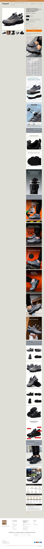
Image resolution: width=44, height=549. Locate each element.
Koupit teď (34, 30)
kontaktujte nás (35, 524)
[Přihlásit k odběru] (29, 535)
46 (33, 21)
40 (30, 19)
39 (27, 19)
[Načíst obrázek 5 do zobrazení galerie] (22, 33)
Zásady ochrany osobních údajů (26, 525)
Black (31, 16)
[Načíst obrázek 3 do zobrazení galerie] (13, 33)
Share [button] (28, 512)
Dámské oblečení (15, 524)
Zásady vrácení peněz (26, 526)
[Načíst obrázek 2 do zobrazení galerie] (9, 33)
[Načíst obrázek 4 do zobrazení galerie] (18, 33)
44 (27, 21)
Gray (27, 16)
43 (39, 19)
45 (30, 21)
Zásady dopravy (25, 528)
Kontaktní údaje (40, 546)
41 (33, 19)
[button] (37, 4)
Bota (13, 527)
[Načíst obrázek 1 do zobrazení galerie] (4, 33)
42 (36, 19)
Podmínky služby (25, 529)
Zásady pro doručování (39, 545)
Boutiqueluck (10, 545)
